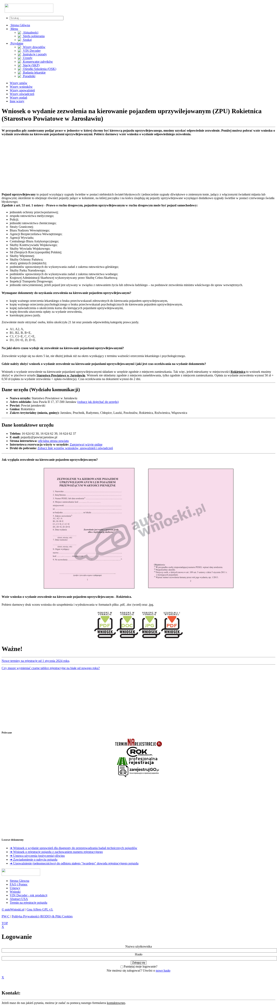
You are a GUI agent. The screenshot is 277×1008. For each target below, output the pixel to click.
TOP (5, 923)
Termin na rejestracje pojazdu (28, 902)
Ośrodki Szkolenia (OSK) (39, 69)
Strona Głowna (19, 880)
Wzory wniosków (21, 86)
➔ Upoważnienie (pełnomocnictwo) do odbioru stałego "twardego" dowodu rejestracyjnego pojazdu (74, 863)
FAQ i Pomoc (19, 884)
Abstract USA (19, 899)
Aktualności (30, 32)
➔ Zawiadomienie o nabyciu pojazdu (33, 859)
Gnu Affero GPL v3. (40, 909)
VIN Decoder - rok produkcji (28, 895)
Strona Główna (20, 25)
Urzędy (27, 58)
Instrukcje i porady (34, 54)
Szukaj (27, 39)
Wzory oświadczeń (22, 94)
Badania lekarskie (34, 72)
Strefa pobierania (33, 36)
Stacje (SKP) (31, 65)
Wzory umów (18, 83)
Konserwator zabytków (37, 61)
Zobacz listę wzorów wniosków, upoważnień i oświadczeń (75, 448)
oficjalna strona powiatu (53, 441)
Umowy (15, 888)
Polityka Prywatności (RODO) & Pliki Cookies (42, 916)
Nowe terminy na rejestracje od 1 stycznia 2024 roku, (36, 660)
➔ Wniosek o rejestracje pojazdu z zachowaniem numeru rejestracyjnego (56, 852)
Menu (14, 29)
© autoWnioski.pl (13, 909)
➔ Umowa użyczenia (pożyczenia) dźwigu (37, 855)
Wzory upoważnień (22, 90)
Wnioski (15, 891)
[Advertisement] (123, 164)
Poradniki (28, 76)
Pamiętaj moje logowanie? (140, 966)
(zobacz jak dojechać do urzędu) (98, 402)
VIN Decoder (31, 50)
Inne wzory (17, 101)
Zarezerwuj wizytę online (86, 444)
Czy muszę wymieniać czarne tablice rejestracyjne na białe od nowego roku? (51, 668)
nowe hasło (163, 970)
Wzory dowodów (33, 47)
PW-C (6, 916)
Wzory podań (18, 97)
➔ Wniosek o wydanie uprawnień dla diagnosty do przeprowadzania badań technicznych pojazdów (73, 848)
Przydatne (16, 43)
